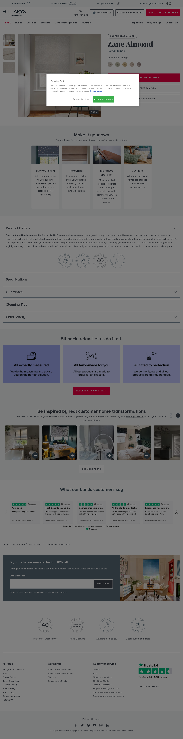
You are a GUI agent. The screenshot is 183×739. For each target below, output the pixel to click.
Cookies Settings (81, 99)
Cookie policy (96, 91)
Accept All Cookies (103, 99)
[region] (92, 90)
